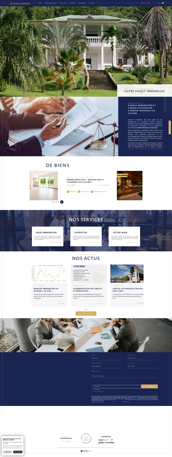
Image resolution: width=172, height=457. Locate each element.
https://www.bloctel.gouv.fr (121, 399)
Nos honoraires (83, 447)
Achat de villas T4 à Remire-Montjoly (117, 421)
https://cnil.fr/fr (135, 398)
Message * (97, 371)
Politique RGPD (107, 447)
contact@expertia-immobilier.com (22, 374)
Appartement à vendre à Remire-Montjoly (53, 419)
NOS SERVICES (72, 3)
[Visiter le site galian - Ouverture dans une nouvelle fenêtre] (106, 443)
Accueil (40, 3)
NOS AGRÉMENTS (82, 3)
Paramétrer (7, 452)
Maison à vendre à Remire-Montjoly (52, 417)
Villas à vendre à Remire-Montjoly (51, 421)
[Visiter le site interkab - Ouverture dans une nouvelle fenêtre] (103, 440)
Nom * (95, 355)
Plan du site (89, 447)
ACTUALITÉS (91, 3)
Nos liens (103, 447)
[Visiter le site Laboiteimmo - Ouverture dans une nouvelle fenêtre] (86, 452)
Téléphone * (97, 363)
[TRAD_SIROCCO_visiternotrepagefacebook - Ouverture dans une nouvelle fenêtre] (14, 392)
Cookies (112, 447)
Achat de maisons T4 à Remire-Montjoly (118, 417)
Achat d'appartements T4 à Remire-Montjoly (119, 419)
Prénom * (132, 355)
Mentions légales (95, 447)
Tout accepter (17, 452)
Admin (99, 447)
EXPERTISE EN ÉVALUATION (50, 3)
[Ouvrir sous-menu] (57, 3)
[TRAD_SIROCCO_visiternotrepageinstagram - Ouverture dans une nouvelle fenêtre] (19, 392)
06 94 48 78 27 (18, 371)
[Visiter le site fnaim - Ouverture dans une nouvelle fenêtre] (112, 440)
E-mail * (132, 363)
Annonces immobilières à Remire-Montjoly (86, 417)
